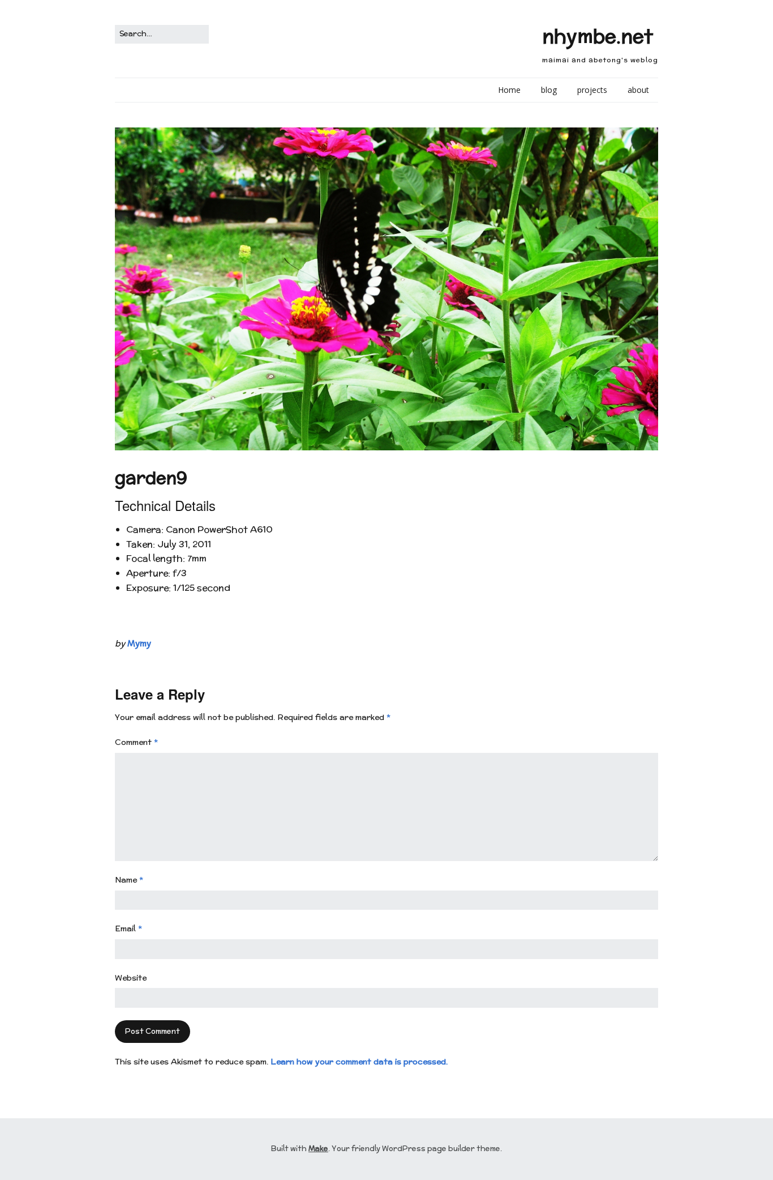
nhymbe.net (597, 36)
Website (131, 977)
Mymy (139, 643)
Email (128, 928)
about (638, 89)
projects (592, 89)
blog (549, 89)
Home (509, 89)
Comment (136, 742)
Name (129, 879)
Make (318, 1148)
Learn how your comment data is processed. (359, 1061)
